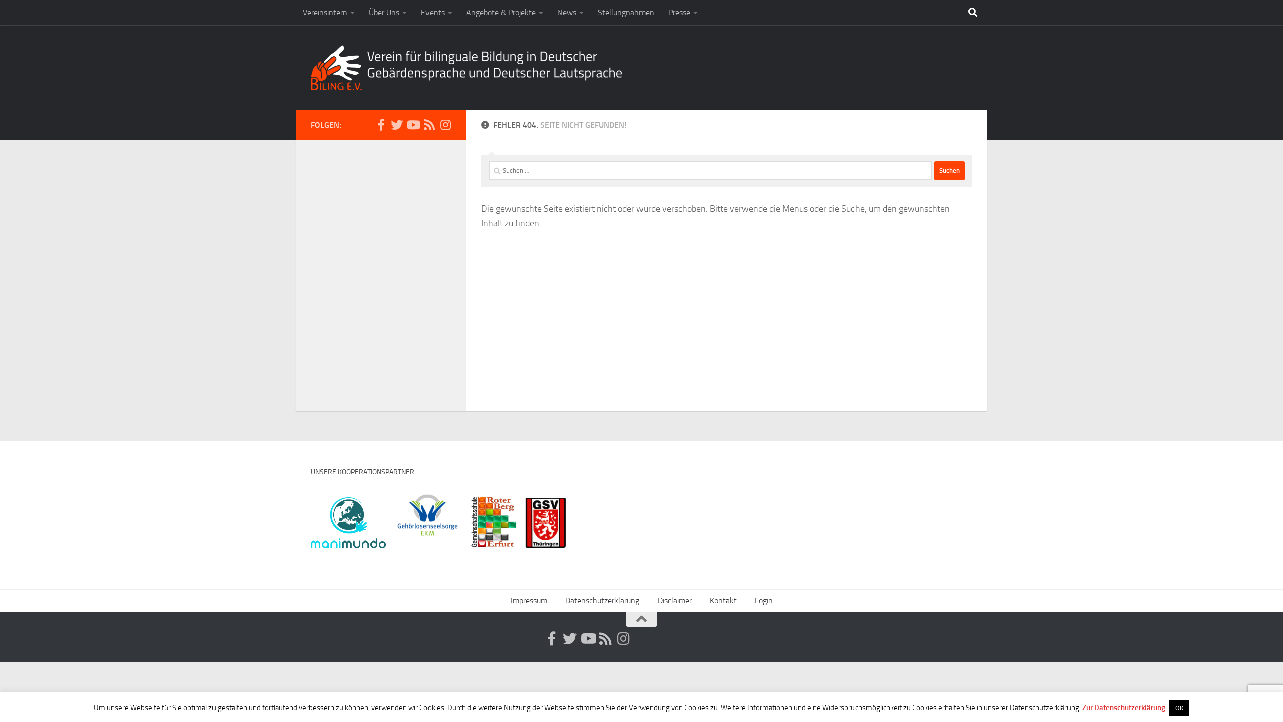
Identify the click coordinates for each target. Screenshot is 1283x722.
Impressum (529, 600)
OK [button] (1179, 708)
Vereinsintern (325, 12)
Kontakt (723, 600)
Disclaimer (675, 600)
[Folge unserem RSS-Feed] (429, 125)
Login (764, 600)
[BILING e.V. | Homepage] (466, 67)
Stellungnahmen (626, 12)
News (566, 12)
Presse (679, 12)
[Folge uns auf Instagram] (445, 125)
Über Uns (384, 12)
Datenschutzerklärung (602, 600)
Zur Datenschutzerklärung (1123, 707)
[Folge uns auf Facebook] (381, 125)
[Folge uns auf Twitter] (397, 125)
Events (433, 12)
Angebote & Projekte (501, 12)
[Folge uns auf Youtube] (413, 125)
